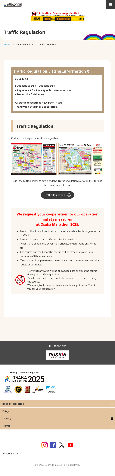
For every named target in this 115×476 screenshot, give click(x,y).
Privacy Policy (10, 453)
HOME (7, 44)
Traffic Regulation (54, 195)
